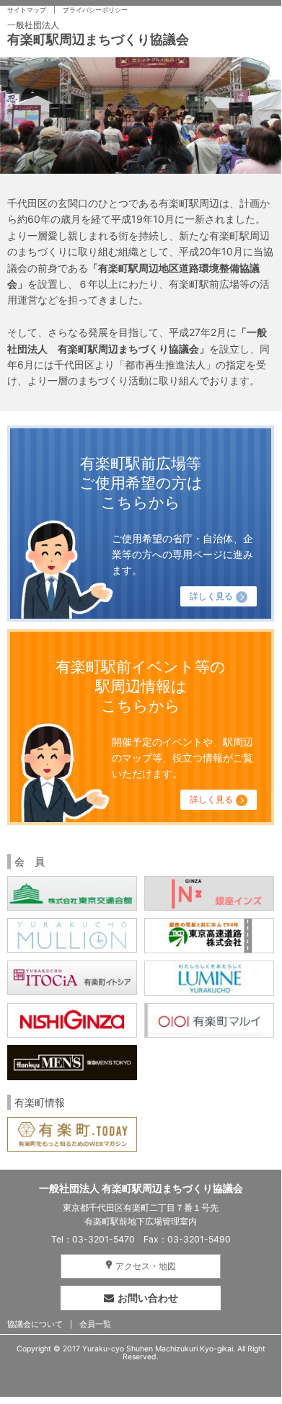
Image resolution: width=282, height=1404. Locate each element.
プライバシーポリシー (95, 10)
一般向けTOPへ (140, 727)
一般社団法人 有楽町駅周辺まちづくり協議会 (141, 1188)
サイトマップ (26, 10)
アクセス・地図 (145, 1265)
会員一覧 (95, 1324)
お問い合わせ (148, 1298)
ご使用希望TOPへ (140, 523)
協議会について (35, 1324)
